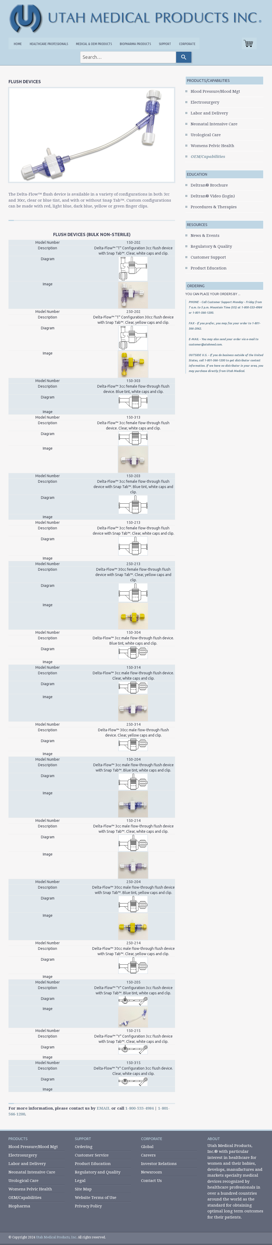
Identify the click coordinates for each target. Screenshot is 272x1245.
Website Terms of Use (95, 1197)
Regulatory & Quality (211, 246)
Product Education (209, 268)
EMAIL (103, 1108)
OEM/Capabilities (208, 156)
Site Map (83, 1189)
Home (18, 44)
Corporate (187, 44)
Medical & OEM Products (94, 44)
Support (165, 44)
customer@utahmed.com (205, 344)
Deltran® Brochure (209, 185)
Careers (148, 1155)
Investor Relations (159, 1163)
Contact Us (151, 1180)
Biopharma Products (135, 44)
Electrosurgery (205, 102)
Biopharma (19, 1206)
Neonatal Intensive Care (214, 124)
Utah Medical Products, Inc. (56, 1237)
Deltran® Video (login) (213, 196)
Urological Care (206, 134)
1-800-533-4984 (139, 1108)
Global (147, 1146)
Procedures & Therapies (214, 207)
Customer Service (92, 1155)
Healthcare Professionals (49, 44)
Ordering (83, 1146)
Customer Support (208, 257)
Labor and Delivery (209, 113)
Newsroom (151, 1172)
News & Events (205, 235)
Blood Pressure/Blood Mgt (215, 91)
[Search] (184, 57)
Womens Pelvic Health (212, 145)
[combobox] (128, 57)
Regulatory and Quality (97, 1172)
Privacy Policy (88, 1206)
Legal (80, 1180)
